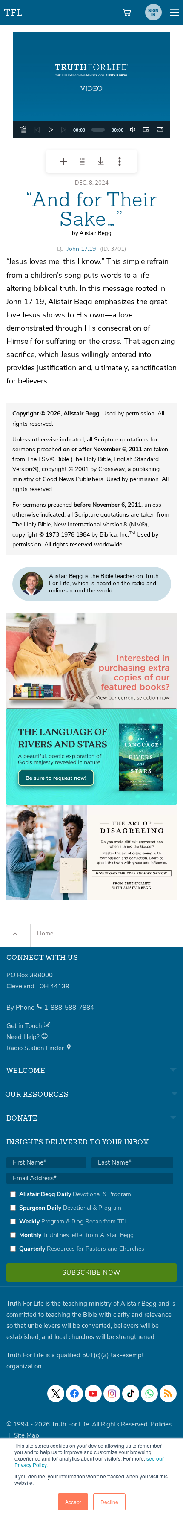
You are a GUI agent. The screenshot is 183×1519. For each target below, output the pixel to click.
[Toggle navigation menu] (174, 12)
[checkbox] (89, 1221)
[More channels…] (168, 1393)
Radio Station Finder (36, 1048)
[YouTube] (93, 1393)
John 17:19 (81, 249)
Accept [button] (73, 1501)
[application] (91, 85)
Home (45, 933)
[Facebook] (74, 1393)
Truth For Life (13, 10)
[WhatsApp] (149, 1393)
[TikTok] (130, 1393)
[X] (55, 1393)
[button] (91, 85)
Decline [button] (109, 1501)
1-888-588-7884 (69, 1007)
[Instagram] (111, 1393)
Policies (161, 1424)
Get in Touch (25, 1026)
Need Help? (23, 1037)
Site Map (26, 1435)
